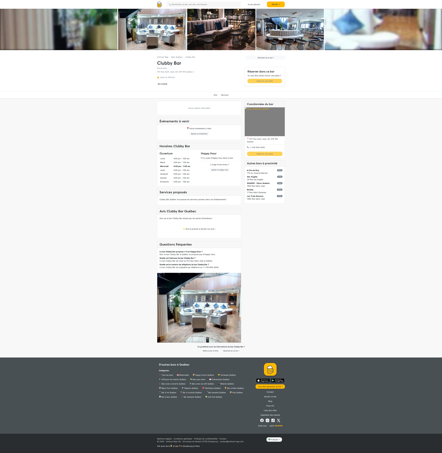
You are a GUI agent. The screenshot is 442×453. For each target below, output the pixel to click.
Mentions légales (164, 439)
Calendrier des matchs (270, 415)
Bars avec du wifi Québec (202, 384)
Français (274, 439)
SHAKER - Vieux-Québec (258, 183)
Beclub (250, 189)
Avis (215, 95)
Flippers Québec (191, 388)
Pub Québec (237, 392)
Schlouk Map (162, 57)
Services (224, 95)
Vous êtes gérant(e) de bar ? (270, 386)
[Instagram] (267, 420)
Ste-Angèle (252, 177)
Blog (270, 401)
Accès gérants (254, 4)
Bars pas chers (198, 379)
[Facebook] (262, 420)
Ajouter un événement (199, 134)
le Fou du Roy (253, 170)
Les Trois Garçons (255, 196)
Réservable (184, 375)
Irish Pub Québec (214, 397)
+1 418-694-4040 (257, 147)
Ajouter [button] (275, 4)
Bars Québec (176, 57)
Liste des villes (270, 410)
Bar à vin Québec (168, 392)
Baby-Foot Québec (169, 388)
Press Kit (270, 406)
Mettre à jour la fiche (210, 351)
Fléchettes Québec (212, 388)
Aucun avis (162, 68)
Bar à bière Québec (235, 388)
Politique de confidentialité (205, 439)
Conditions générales (183, 439)
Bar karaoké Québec (217, 392)
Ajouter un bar (270, 396)
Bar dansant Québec (192, 397)
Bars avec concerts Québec (173, 384)
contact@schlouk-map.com (232, 441)
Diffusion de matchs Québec (173, 379)
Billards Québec (227, 384)
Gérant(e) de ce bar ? (266, 58)
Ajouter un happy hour (219, 170)
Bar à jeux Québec (169, 397)
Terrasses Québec (228, 375)
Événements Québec (220, 379)
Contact (270, 392)
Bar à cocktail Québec (192, 392)
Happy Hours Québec (204, 375)
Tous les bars (167, 375)
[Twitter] (278, 420)
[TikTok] (273, 420)
